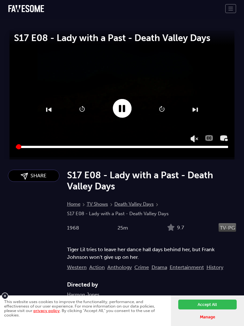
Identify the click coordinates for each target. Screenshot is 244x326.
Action (97, 267)
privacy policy (46, 310)
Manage (207, 317)
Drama (159, 267)
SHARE (37, 176)
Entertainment (187, 267)
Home (73, 204)
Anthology (119, 267)
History (215, 267)
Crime (141, 267)
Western (77, 267)
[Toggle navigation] (230, 8)
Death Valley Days (134, 204)
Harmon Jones (83, 294)
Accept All (207, 304)
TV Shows (97, 204)
